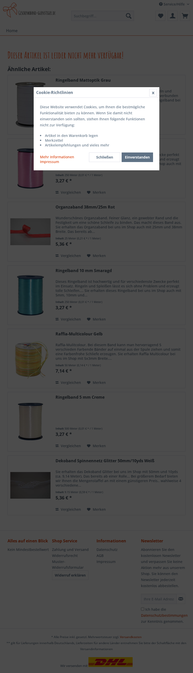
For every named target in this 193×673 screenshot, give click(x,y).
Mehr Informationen (57, 156)
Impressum (49, 161)
